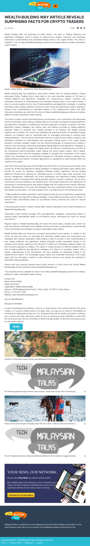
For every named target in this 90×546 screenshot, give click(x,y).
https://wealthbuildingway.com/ (25, 295)
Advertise (29, 543)
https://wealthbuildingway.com (44, 267)
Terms (3, 543)
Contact (39, 543)
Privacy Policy (15, 543)
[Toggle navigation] (55, 6)
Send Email (14, 284)
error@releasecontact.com (25, 313)
